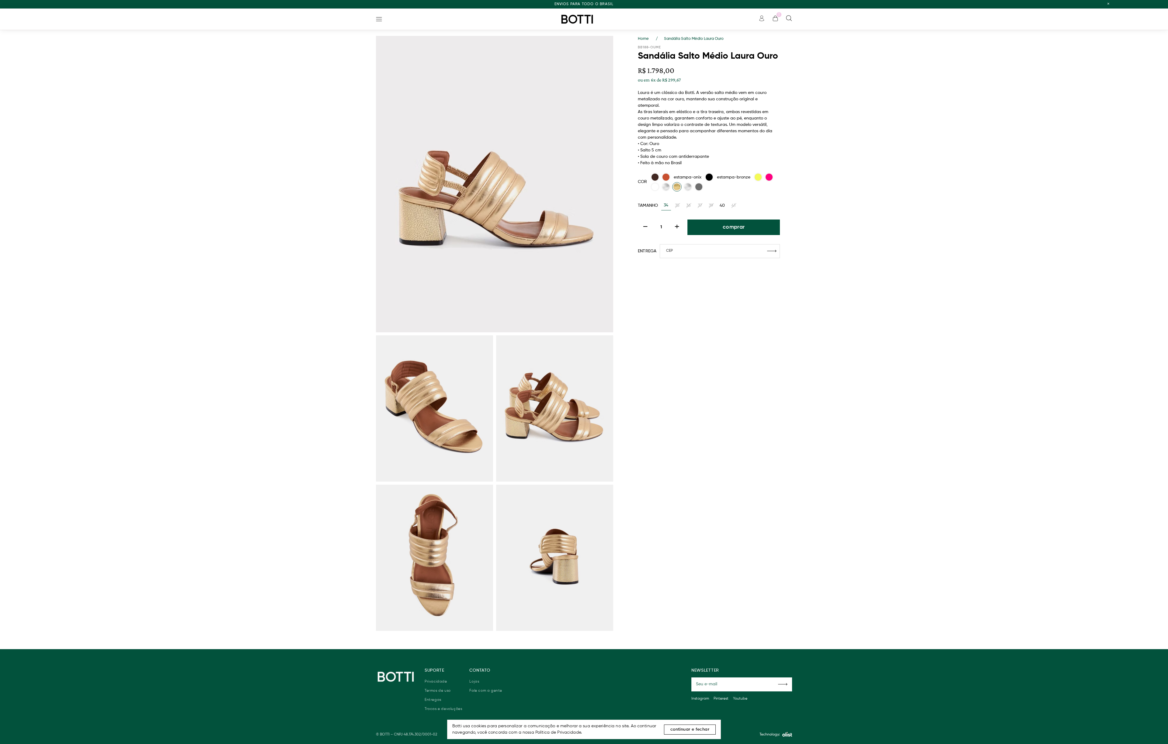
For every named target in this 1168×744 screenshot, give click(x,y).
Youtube (740, 699)
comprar (734, 227)
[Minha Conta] (762, 20)
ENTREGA (647, 251)
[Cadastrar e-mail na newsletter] (782, 684)
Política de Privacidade (558, 732)
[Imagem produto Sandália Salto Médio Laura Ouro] (494, 184)
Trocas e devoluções (443, 709)
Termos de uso (438, 691)
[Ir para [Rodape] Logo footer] (395, 676)
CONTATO (479, 670)
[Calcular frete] (772, 251)
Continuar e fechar (689, 729)
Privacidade (436, 681)
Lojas (474, 681)
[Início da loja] (577, 19)
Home (648, 39)
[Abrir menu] (379, 19)
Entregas (433, 700)
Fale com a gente (485, 691)
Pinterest (721, 699)
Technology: (770, 734)
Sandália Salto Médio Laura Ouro (694, 39)
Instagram (700, 699)
